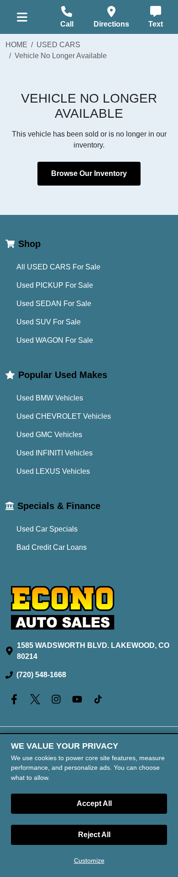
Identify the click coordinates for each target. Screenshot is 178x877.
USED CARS (58, 45)
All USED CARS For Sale (58, 267)
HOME (16, 45)
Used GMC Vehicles (49, 434)
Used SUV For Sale (48, 322)
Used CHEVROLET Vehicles (63, 416)
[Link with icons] (16, 699)
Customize (89, 860)
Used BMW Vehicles (49, 398)
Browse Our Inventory (89, 173)
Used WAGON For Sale (54, 340)
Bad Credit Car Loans (51, 547)
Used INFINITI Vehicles (54, 453)
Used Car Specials (47, 529)
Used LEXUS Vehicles (53, 471)
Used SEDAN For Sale (53, 303)
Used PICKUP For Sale (54, 285)
